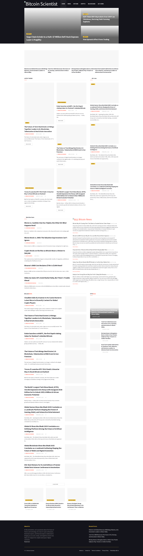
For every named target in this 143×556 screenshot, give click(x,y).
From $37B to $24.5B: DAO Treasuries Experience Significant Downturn (31, 505)
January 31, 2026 (40, 470)
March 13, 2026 (39, 196)
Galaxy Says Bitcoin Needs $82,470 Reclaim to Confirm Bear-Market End (91, 262)
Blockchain (91, 4)
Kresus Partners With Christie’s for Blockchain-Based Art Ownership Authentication (55, 505)
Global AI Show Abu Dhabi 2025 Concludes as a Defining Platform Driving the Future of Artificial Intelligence (104, 147)
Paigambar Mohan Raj (30, 268)
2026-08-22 (39, 243)
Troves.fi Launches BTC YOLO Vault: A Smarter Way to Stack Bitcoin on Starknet (39, 193)
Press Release (62, 102)
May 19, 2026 (38, 305)
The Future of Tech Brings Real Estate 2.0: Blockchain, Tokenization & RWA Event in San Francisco (71, 150)
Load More (55, 484)
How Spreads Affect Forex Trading (96, 39)
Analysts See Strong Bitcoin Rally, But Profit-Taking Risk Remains (89, 274)
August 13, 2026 (96, 316)
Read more (28, 144)
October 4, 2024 (29, 509)
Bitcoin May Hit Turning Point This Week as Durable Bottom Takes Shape (91, 223)
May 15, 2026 (38, 134)
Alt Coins (101, 4)
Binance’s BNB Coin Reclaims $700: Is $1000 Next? (43, 265)
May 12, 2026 (71, 110)
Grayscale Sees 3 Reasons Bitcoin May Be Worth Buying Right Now (90, 250)
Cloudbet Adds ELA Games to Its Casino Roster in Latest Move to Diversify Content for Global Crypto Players (42, 300)
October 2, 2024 (50, 509)
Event (27, 122)
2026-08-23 (39, 228)
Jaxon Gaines (28, 256)
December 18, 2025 (88, 43)
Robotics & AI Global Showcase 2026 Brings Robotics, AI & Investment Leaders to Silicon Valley (36, 70)
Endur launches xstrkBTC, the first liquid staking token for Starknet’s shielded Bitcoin (71, 107)
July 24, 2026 (105, 340)
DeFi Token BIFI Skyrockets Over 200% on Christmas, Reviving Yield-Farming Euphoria (99, 19)
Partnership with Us (114, 550)
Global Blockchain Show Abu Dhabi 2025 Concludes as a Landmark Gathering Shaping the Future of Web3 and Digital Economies (104, 186)
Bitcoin (75, 4)
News (69, 4)
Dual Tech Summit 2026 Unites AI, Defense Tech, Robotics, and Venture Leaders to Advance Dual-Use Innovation (106, 70)
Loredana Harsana (30, 228)
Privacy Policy (105, 550)
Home (63, 4)
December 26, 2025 (88, 25)
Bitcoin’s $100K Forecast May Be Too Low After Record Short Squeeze (91, 236)
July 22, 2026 (105, 352)
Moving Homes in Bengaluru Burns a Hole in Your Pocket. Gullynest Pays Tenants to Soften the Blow (83, 70)
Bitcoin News (85, 219)
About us (81, 550)
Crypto (83, 4)
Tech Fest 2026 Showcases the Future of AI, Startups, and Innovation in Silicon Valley (59, 70)
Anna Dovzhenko (32, 43)
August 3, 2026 (105, 329)
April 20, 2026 (71, 154)
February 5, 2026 (72, 200)
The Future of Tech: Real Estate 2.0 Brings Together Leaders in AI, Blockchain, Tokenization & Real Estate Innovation (39, 129)
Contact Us (87, 550)
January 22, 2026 (42, 43)
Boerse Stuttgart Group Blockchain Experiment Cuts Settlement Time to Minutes (75, 505)
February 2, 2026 (105, 111)
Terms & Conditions (96, 550)
